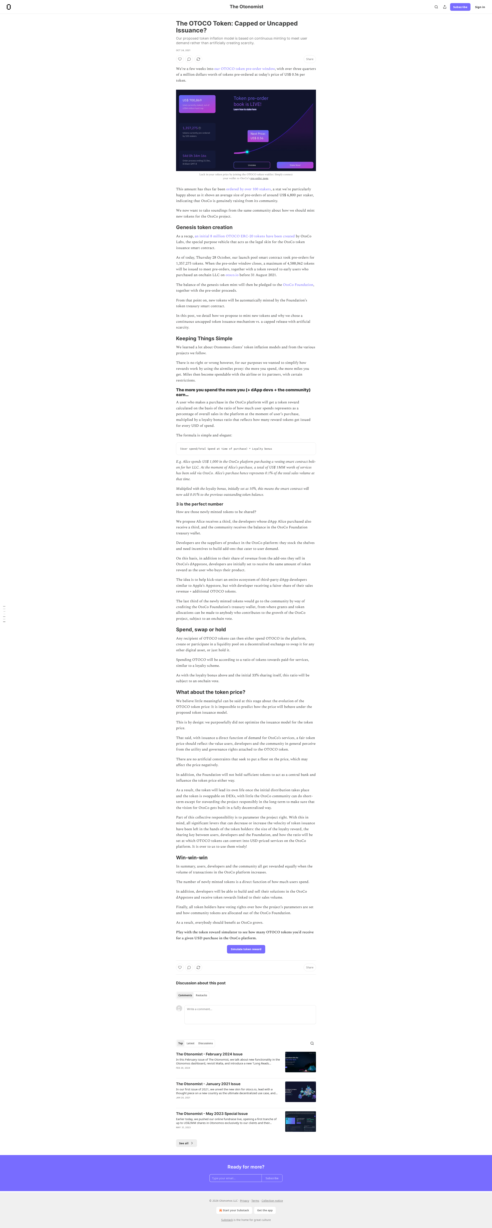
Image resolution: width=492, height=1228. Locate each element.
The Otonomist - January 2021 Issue (208, 1084)
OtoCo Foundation (298, 285)
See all (184, 1143)
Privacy (244, 1200)
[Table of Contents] (4, 614)
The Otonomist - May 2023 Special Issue (212, 1113)
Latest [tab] (190, 1043)
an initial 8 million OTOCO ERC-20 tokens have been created (245, 236)
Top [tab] (180, 1043)
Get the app (265, 1210)
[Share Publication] (445, 7)
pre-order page (259, 178)
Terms (255, 1200)
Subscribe (460, 7)
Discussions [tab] (205, 1043)
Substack (227, 1220)
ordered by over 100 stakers (248, 189)
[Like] (180, 59)
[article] (246, 1063)
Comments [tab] (185, 995)
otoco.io (232, 275)
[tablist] (192, 995)
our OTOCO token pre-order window (244, 69)
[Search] (436, 7)
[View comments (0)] (189, 59)
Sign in (480, 7)
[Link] (171, 227)
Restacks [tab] (201, 995)
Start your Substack (236, 1210)
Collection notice (272, 1200)
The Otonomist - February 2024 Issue (209, 1054)
